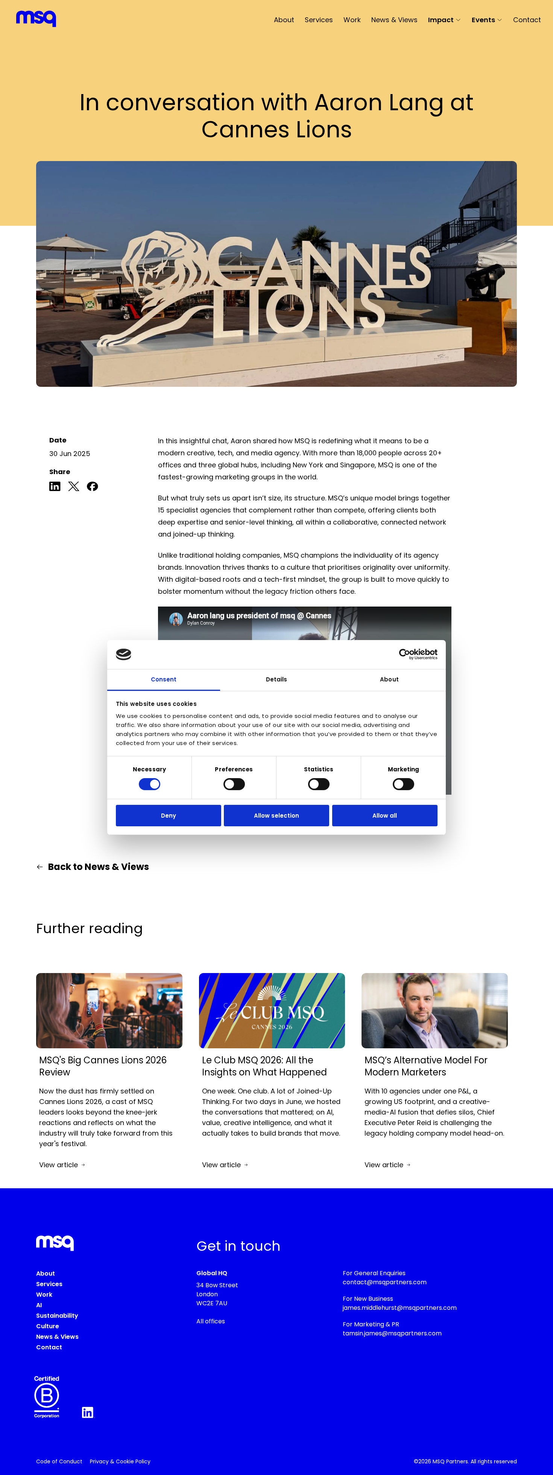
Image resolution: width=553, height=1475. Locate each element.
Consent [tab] (164, 679)
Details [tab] (276, 679)
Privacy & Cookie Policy (120, 1461)
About (284, 19)
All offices (210, 1321)
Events (483, 19)
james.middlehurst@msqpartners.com (400, 1307)
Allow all (384, 816)
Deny (168, 816)
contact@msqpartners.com (385, 1282)
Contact (527, 19)
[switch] (234, 784)
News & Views (394, 19)
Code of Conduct (59, 1461)
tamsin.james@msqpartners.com (392, 1333)
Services (319, 19)
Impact (441, 19)
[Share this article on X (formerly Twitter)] (73, 488)
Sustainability (57, 1315)
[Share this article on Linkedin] (55, 488)
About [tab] (389, 679)
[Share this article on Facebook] (92, 488)
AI (39, 1305)
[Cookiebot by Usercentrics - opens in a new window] (405, 654)
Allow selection (276, 816)
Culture (47, 1326)
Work (352, 19)
